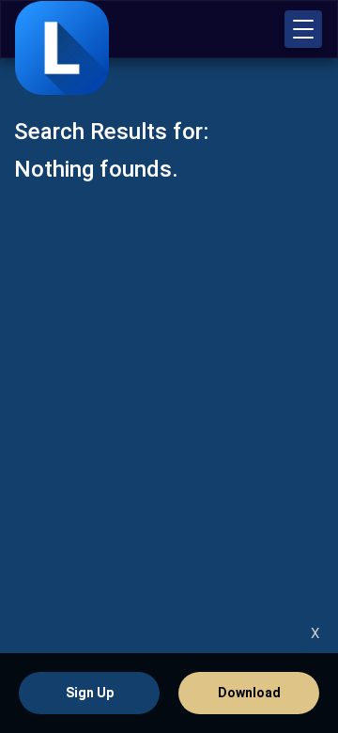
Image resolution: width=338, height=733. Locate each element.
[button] (303, 29)
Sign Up (90, 692)
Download (249, 692)
